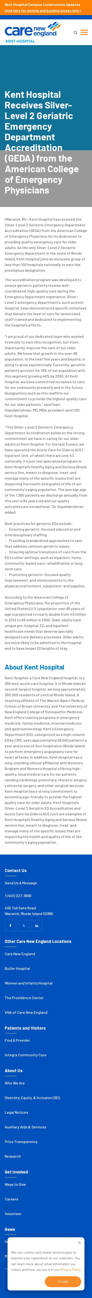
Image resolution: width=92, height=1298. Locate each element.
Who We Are (15, 1083)
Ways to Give (15, 1184)
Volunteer (13, 1213)
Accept (63, 1281)
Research (13, 1156)
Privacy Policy (70, 1270)
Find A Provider (17, 1040)
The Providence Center (24, 997)
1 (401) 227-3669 (18, 895)
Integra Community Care (25, 1055)
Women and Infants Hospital (29, 983)
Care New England (20, 953)
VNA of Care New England (26, 1012)
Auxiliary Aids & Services (25, 1127)
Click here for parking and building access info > (43, 11)
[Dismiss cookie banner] (79, 1243)
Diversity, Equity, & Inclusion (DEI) (32, 1097)
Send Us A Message (21, 883)
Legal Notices (16, 1112)
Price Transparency (21, 1141)
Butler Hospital (17, 968)
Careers (11, 1199)
